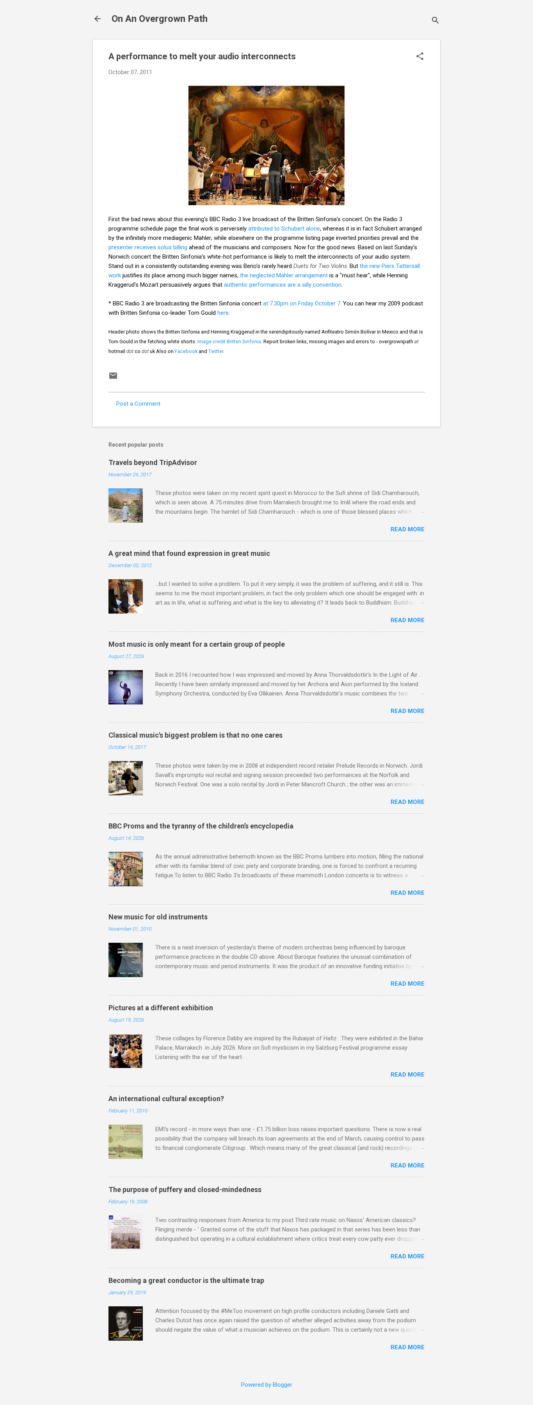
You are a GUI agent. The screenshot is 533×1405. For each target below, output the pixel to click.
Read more (408, 529)
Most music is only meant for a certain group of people (196, 644)
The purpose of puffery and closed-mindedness (184, 1189)
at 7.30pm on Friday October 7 (301, 303)
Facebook (186, 351)
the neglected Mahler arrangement (284, 275)
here (223, 312)
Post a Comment (138, 403)
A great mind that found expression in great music (189, 553)
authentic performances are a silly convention (282, 284)
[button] (420, 56)
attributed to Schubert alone (284, 228)
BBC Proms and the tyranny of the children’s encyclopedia (200, 826)
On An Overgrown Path (160, 18)
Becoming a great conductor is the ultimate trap (186, 1280)
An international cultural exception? (166, 1099)
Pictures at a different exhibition (160, 1008)
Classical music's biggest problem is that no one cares (195, 735)
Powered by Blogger (266, 1384)
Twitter (215, 351)
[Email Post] (113, 378)
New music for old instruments (158, 917)
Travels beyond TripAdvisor (152, 462)
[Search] (435, 21)
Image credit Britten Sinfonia (229, 341)
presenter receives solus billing (147, 247)
